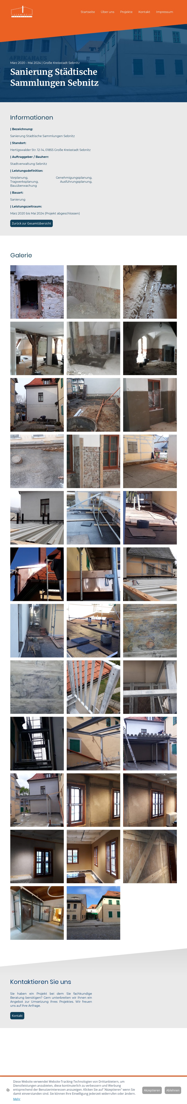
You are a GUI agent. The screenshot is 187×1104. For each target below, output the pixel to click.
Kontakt (17, 1016)
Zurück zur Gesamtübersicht (31, 223)
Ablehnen (173, 1090)
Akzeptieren (152, 1090)
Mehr (16, 1099)
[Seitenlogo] (21, 12)
